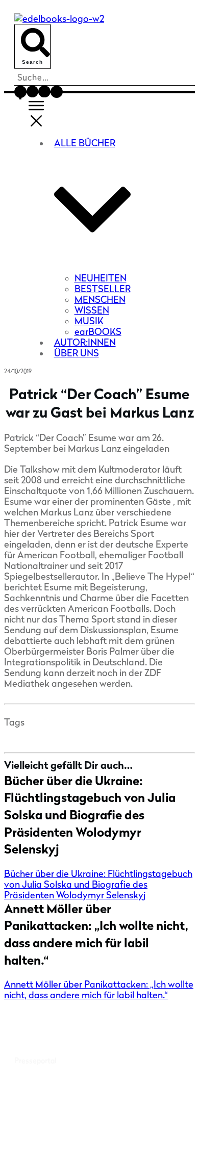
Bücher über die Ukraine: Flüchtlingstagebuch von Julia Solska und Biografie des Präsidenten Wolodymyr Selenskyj (90, 815)
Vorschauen (33, 1097)
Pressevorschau (40, 1032)
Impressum (163, 1136)
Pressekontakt (38, 1046)
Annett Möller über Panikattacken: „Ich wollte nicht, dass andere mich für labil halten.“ (98, 989)
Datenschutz (99, 1145)
